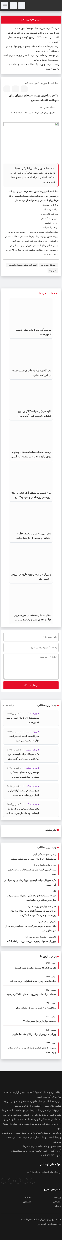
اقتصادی (27, 1201)
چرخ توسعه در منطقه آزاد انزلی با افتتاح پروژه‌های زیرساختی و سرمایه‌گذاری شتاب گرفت (31, 497)
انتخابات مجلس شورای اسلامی (22, 265)
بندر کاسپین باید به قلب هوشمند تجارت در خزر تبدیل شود (33, 32)
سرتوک (52, 270)
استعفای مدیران (48, 265)
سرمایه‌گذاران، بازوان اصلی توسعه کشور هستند (37, 28)
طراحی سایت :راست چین (49, 1224)
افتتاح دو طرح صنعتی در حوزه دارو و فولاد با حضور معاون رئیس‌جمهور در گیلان (32, 619)
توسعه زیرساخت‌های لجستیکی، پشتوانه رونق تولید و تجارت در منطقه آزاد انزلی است (31, 456)
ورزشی (57, 1197)
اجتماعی (57, 1201)
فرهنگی (57, 1206)
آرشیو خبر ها (8, 705)
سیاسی (27, 1197)
